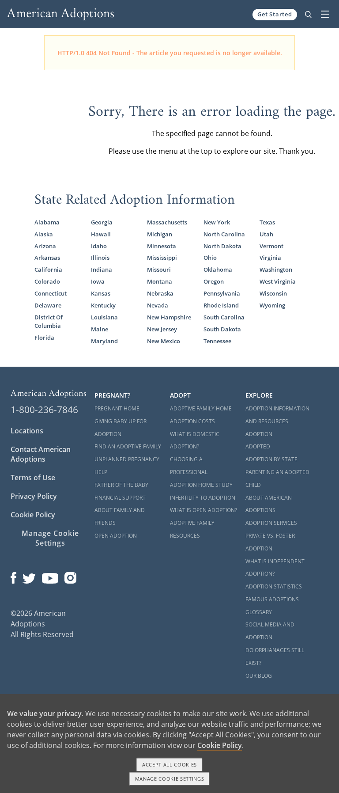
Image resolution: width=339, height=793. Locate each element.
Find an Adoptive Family (127, 446)
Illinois (100, 258)
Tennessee (217, 341)
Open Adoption (115, 535)
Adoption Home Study (201, 485)
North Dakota (222, 246)
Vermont (271, 246)
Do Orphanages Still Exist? (274, 656)
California (48, 269)
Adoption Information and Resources (277, 415)
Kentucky (103, 305)
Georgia (102, 222)
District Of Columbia (48, 321)
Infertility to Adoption (202, 497)
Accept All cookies (169, 764)
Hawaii (101, 234)
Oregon (213, 281)
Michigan (159, 234)
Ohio (210, 258)
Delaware (47, 305)
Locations (27, 431)
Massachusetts (167, 222)
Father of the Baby (121, 485)
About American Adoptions (268, 504)
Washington (276, 269)
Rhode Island (221, 305)
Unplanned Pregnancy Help (126, 465)
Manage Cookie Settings (50, 538)
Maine (99, 329)
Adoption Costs (192, 421)
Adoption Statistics (273, 586)
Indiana (101, 269)
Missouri (159, 269)
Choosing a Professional (188, 465)
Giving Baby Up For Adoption (120, 427)
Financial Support (120, 497)
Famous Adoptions (272, 599)
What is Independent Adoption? (275, 568)
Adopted (257, 446)
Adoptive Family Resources (192, 529)
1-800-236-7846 (44, 409)
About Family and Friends (119, 516)
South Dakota (222, 329)
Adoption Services (271, 523)
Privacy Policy (34, 496)
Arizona (45, 246)
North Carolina (224, 234)
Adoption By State (271, 459)
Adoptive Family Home (201, 408)
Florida (44, 337)
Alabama (47, 222)
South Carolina (224, 317)
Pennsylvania (221, 293)
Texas (267, 222)
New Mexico (163, 341)
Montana (159, 281)
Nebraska (160, 293)
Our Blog (258, 675)
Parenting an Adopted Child (277, 478)
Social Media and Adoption (269, 631)
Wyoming (272, 305)
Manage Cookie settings (169, 778)
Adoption (258, 434)
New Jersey (162, 329)
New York (216, 222)
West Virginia (278, 281)
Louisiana (104, 317)
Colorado (47, 281)
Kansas (100, 293)
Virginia (270, 258)
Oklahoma (217, 269)
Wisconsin (273, 293)
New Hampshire (169, 317)
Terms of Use (33, 477)
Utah (266, 234)
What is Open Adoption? (203, 510)
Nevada (157, 305)
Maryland (104, 341)
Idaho (99, 246)
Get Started (274, 14)
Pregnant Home (116, 408)
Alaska (43, 234)
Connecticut (50, 293)
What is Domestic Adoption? (194, 440)
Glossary (258, 612)
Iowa (98, 281)
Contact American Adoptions (41, 454)
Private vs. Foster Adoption (270, 542)
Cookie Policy (33, 515)
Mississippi (162, 258)
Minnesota (161, 246)
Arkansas (47, 258)
